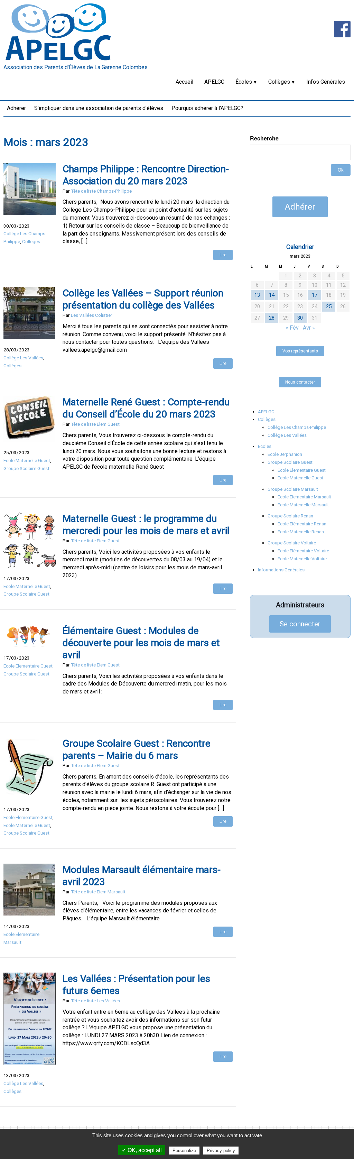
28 (271, 318)
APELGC (214, 82)
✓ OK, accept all (142, 1150)
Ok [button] (341, 170)
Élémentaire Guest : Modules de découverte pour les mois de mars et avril (141, 643)
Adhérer (16, 108)
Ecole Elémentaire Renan (302, 523)
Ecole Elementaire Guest (28, 666)
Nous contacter (300, 382)
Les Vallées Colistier (91, 315)
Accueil (184, 82)
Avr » (309, 327)
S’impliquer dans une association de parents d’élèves (98, 108)
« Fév (292, 327)
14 (271, 295)
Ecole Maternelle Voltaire (302, 558)
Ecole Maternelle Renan (301, 531)
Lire (223, 254)
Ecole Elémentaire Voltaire (303, 550)
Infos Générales (325, 82)
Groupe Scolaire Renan (290, 515)
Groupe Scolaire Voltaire (292, 542)
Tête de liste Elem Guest (95, 424)
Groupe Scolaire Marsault (293, 489)
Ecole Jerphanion (285, 454)
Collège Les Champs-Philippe (297, 427)
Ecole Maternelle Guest (26, 460)
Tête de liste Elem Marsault (98, 891)
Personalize (184, 1150)
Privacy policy (221, 1150)
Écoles (243, 82)
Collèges (279, 82)
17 (314, 295)
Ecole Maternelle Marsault (303, 504)
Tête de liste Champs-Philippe (101, 191)
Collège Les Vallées (23, 357)
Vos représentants (300, 351)
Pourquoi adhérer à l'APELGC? (207, 108)
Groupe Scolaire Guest (26, 468)
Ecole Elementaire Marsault (304, 496)
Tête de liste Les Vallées (95, 1000)
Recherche (264, 138)
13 (257, 295)
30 (300, 318)
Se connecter (300, 624)
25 (329, 306)
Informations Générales (281, 569)
